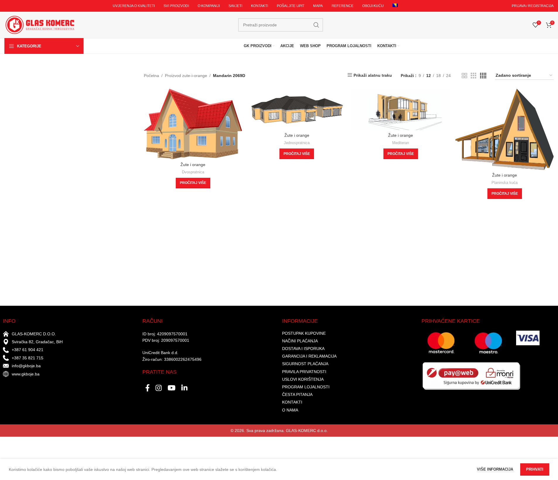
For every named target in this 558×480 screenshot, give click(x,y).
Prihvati (534, 469)
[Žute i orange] (193, 124)
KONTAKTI (292, 402)
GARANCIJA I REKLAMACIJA (309, 356)
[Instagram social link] (159, 388)
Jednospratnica (297, 143)
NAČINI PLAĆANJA (300, 341)
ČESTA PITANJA (297, 394)
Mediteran (400, 143)
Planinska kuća (505, 182)
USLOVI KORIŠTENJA (303, 379)
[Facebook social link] (147, 388)
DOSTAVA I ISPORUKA (303, 348)
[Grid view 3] (473, 75)
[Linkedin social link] (184, 388)
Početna (151, 75)
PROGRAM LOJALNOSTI (306, 387)
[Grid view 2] (464, 75)
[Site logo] (39, 24)
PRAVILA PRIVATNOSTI (304, 371)
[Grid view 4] (483, 75)
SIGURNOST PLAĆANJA (305, 363)
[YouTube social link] (171, 388)
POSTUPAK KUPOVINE (304, 333)
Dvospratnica (193, 172)
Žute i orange (192, 164)
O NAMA (290, 410)
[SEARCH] (316, 25)
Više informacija (495, 469)
